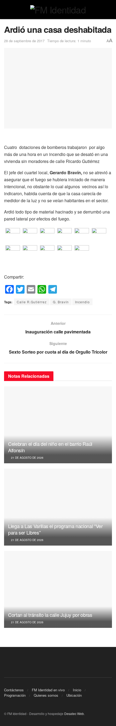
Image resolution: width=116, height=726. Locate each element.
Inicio (77, 689)
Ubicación (74, 695)
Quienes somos (46, 695)
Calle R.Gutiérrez (32, 302)
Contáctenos (14, 689)
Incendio (82, 302)
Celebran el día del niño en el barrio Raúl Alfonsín (50, 446)
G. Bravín (61, 302)
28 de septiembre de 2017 (24, 40)
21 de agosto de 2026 (26, 458)
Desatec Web (74, 713)
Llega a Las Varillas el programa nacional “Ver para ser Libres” (55, 529)
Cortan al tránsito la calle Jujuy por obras (50, 614)
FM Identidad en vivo (48, 689)
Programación (15, 695)
